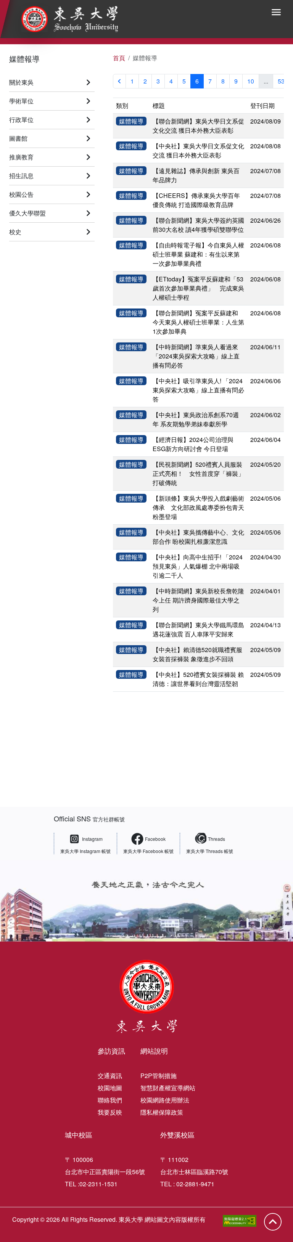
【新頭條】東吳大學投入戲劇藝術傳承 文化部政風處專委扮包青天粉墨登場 (198, 507)
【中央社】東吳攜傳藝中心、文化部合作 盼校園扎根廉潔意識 (198, 537)
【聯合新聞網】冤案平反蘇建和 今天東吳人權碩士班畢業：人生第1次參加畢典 (198, 322)
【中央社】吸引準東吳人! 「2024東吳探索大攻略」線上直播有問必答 (198, 389)
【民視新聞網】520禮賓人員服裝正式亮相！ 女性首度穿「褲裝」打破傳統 (198, 473)
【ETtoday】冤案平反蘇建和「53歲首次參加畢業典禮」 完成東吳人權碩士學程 (198, 288)
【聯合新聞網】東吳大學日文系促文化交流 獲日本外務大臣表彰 (198, 126)
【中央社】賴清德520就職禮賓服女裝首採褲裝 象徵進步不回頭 (197, 654)
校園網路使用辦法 (164, 1100)
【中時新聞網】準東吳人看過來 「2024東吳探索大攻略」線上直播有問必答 (196, 356)
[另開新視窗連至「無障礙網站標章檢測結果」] (239, 1221)
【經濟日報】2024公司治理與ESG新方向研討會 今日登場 (193, 444)
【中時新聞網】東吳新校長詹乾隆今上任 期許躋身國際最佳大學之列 (198, 600)
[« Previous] (119, 81)
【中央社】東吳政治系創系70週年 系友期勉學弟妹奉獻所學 (196, 419)
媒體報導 (24, 58)
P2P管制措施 (158, 1075)
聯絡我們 (110, 1100)
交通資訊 (110, 1075)
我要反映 (110, 1112)
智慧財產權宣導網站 (167, 1087)
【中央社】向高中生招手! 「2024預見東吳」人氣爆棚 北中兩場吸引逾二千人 (198, 566)
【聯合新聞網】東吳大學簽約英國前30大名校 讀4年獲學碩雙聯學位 (198, 225)
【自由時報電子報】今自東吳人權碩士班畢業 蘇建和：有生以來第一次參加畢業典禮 (198, 254)
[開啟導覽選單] (276, 12)
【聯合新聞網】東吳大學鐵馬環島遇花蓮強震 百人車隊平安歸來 (198, 629)
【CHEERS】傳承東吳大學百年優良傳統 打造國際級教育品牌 (196, 200)
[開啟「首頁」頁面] (64, 19)
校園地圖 (110, 1087)
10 (250, 81)
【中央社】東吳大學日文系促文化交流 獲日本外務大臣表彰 (198, 150)
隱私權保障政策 (161, 1112)
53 (281, 81)
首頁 (119, 57)
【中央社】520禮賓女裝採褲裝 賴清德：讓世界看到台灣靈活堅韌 (198, 679)
